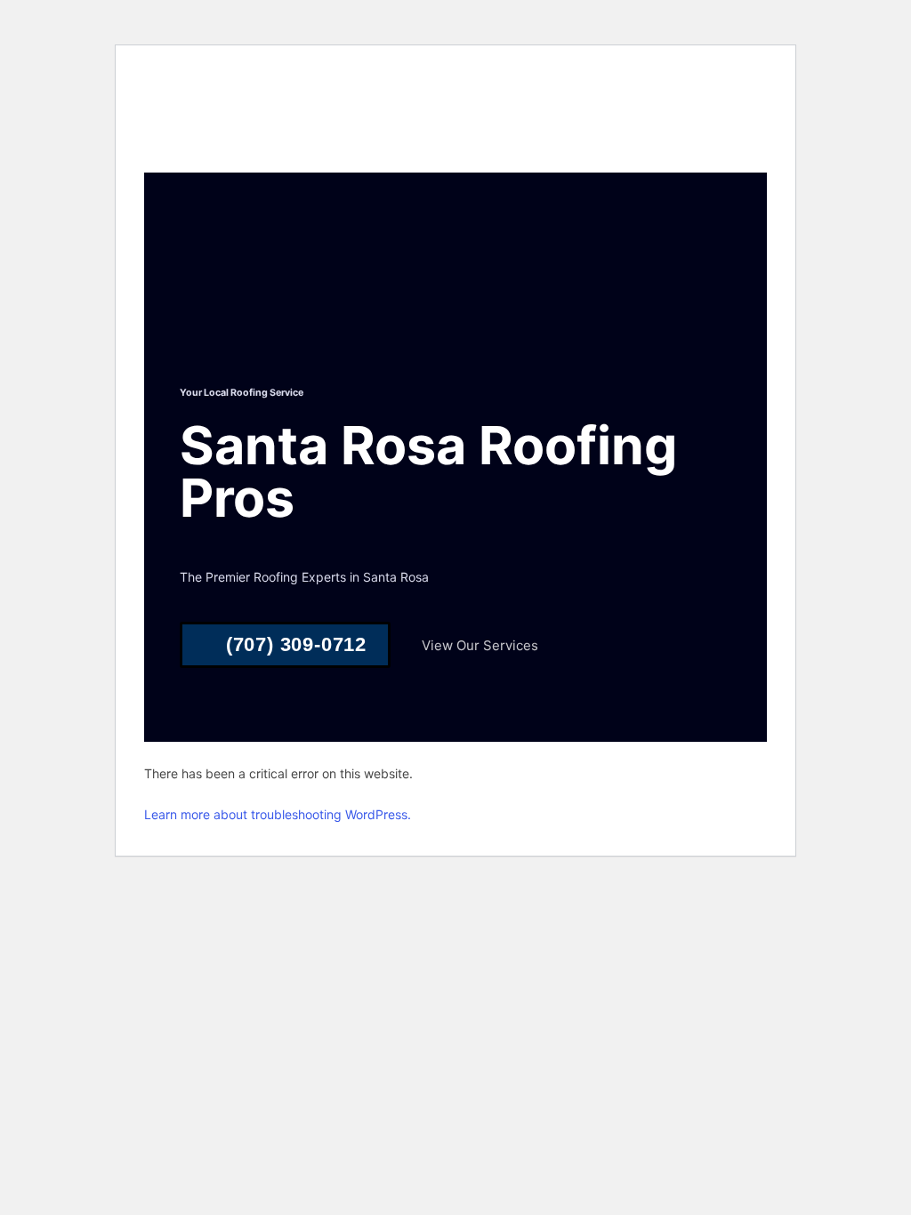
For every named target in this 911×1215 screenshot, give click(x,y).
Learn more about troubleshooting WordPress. (277, 814)
